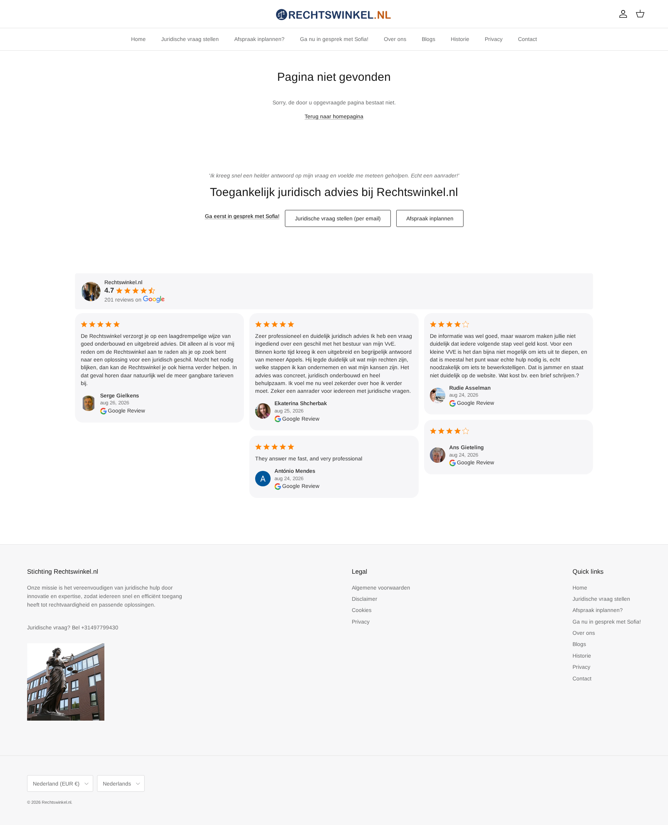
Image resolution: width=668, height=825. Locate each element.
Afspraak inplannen (429, 218)
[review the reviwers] (103, 410)
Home (138, 39)
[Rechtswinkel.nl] (334, 14)
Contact (527, 39)
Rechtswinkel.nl (56, 802)
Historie (460, 39)
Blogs (428, 39)
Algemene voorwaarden (381, 588)
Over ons (395, 39)
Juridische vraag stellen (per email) (338, 218)
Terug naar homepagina (334, 116)
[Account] (621, 14)
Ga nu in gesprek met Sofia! (334, 39)
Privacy (494, 39)
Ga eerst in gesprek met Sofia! (242, 216)
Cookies (361, 610)
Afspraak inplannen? (259, 39)
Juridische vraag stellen (190, 39)
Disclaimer (364, 599)
